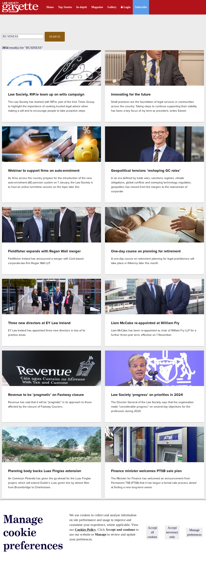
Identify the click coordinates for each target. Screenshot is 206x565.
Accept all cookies (152, 532)
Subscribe (141, 7)
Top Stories (65, 7)
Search (54, 36)
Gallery (111, 7)
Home (50, 7)
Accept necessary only (172, 532)
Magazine (97, 7)
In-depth (81, 7)
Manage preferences (194, 532)
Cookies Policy (85, 529)
